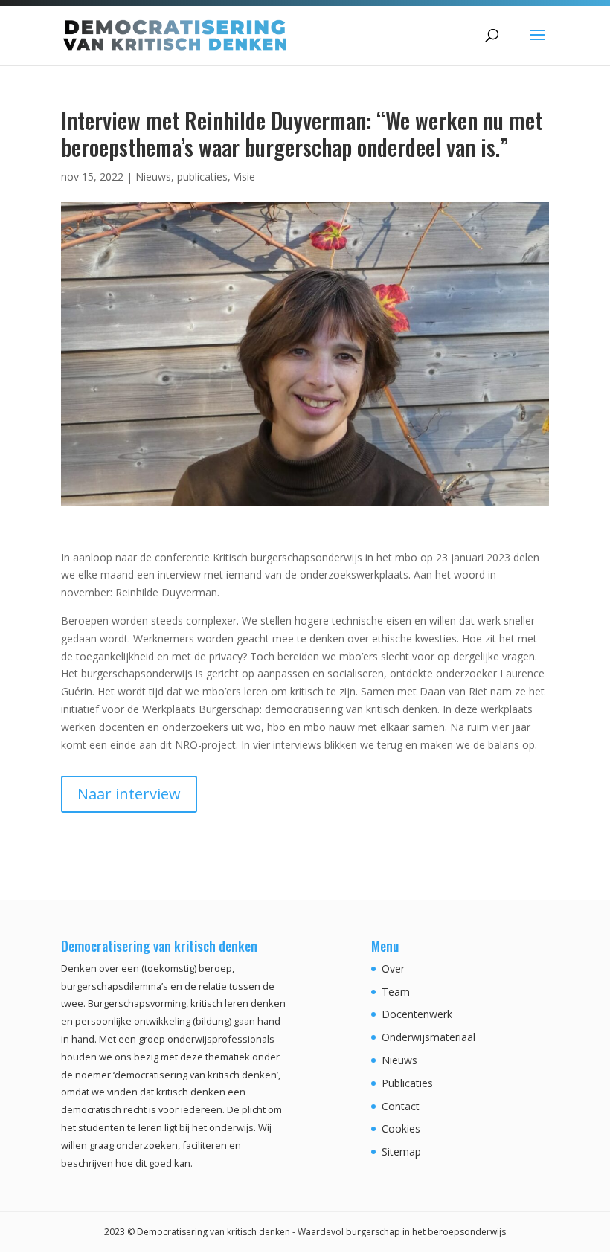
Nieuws (153, 177)
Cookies (401, 1128)
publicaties (202, 177)
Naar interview (129, 794)
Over (393, 969)
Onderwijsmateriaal (428, 1037)
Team (396, 992)
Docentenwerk (417, 1014)
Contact (401, 1106)
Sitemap (401, 1151)
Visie (244, 177)
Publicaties (407, 1083)
